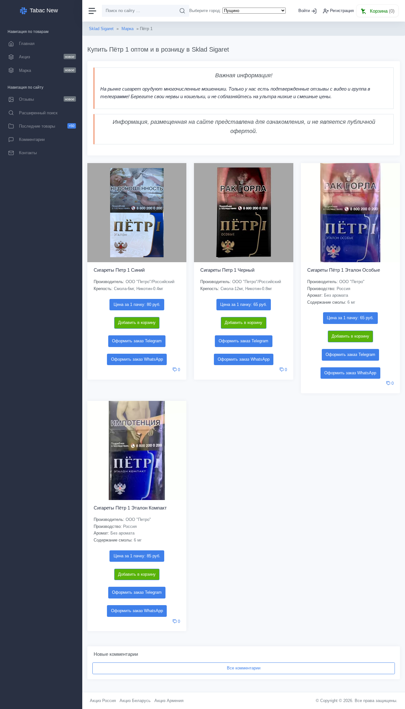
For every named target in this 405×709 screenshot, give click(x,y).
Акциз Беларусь (135, 700)
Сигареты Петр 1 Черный (227, 270)
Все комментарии (243, 668)
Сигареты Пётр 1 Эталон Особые (343, 270)
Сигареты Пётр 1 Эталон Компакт (130, 507)
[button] (377, 10)
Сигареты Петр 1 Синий (119, 270)
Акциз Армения (169, 700)
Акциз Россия (103, 700)
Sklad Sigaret (101, 28)
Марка (128, 28)
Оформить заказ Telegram (137, 341)
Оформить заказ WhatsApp (137, 359)
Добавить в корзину (137, 322)
